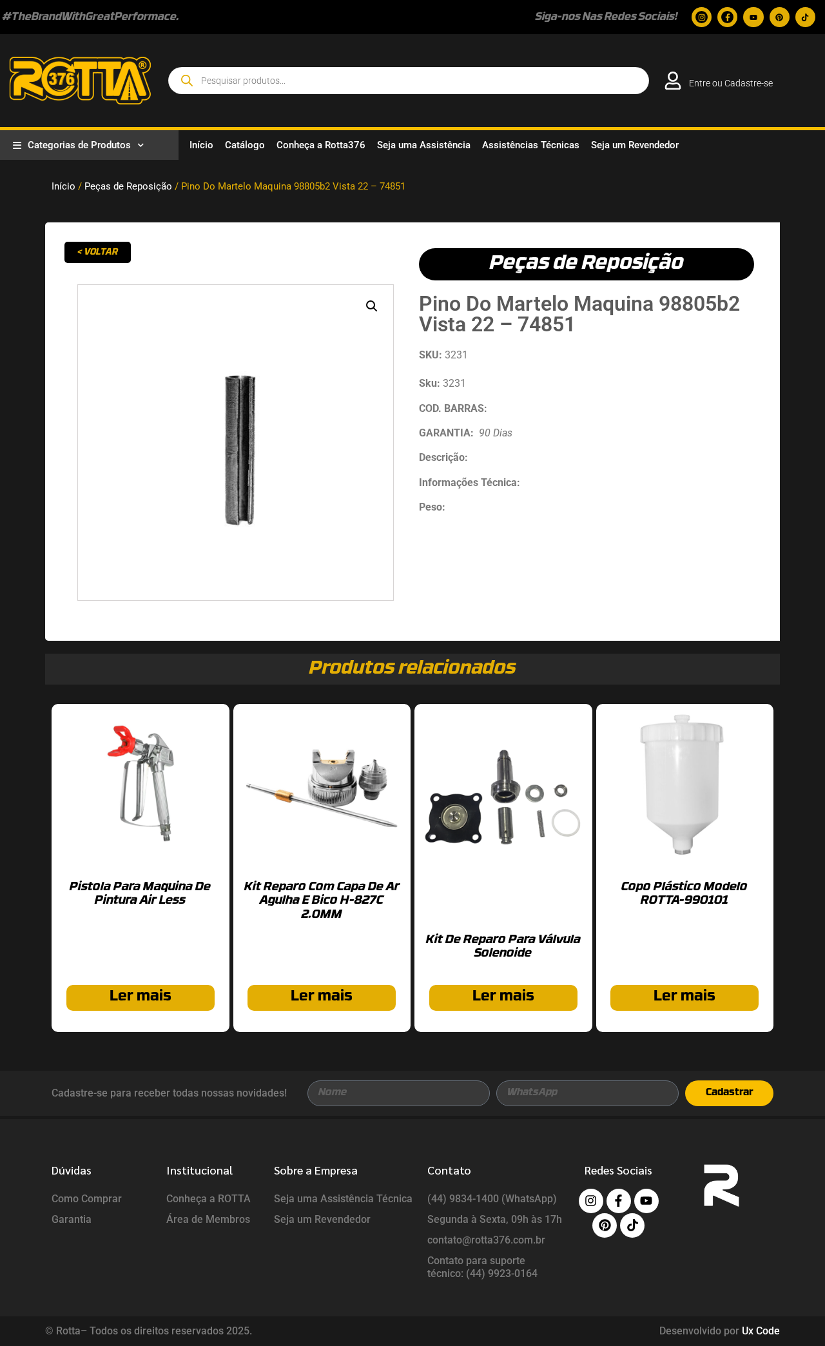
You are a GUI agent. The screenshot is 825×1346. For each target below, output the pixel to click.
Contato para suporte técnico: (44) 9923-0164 (482, 1267)
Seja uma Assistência (424, 145)
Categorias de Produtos (79, 145)
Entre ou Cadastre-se (731, 83)
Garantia (72, 1219)
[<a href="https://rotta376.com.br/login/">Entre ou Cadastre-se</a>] (673, 81)
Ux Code (761, 1331)
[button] (371, 306)
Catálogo (245, 145)
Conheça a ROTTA (208, 1199)
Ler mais (140, 997)
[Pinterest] (780, 17)
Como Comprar (87, 1199)
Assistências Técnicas (530, 145)
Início (201, 145)
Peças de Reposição (128, 186)
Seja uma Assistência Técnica (343, 1199)
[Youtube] (753, 17)
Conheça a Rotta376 (321, 145)
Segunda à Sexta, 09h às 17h (494, 1219)
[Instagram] (702, 17)
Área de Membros (208, 1219)
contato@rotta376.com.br (486, 1240)
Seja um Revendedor (635, 145)
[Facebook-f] (727, 17)
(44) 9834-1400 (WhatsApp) (492, 1199)
